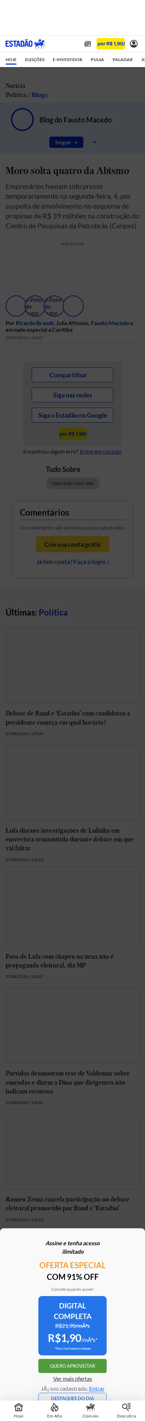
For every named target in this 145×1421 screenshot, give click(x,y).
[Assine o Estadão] (110, 44)
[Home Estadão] (25, 43)
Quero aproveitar (72, 1366)
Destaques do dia (72, 1398)
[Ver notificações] (133, 44)
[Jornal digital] (87, 44)
